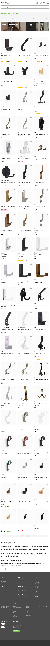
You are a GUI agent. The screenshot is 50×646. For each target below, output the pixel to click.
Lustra (19, 583)
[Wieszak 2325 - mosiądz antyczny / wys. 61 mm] (41, 270)
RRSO (42, 481)
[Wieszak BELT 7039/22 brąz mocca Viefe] (8, 441)
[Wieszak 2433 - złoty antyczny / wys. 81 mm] (8, 196)
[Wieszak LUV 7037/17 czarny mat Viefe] (25, 491)
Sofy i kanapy (20, 594)
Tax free (14, 617)
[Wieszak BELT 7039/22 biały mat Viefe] (41, 417)
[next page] (28, 536)
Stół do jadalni (37, 582)
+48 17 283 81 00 (42, 606)
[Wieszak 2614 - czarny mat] (41, 294)
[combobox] (37, 35)
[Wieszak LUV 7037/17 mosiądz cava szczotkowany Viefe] (41, 491)
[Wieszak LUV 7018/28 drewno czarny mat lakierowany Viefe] (41, 465)
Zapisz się (16, 630)
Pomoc (14, 611)
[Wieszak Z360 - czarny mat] (25, 45)
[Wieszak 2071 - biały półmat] (8, 417)
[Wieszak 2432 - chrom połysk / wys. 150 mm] (41, 220)
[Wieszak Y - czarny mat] (25, 71)
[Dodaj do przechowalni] (14, 39)
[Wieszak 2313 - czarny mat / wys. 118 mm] (8, 318)
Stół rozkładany (37, 583)
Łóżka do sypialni (21, 578)
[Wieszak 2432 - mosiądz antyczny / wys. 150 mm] (41, 172)
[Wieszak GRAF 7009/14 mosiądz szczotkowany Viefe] (41, 71)
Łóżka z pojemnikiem (21, 579)
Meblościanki (20, 586)
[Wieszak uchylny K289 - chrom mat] (8, 147)
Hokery (2, 586)
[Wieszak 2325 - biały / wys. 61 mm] (41, 244)
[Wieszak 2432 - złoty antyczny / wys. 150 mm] (25, 220)
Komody (2, 589)
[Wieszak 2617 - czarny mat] (25, 294)
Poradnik (14, 615)
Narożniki (20, 589)
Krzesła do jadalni (4, 593)
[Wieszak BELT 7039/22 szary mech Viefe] (25, 417)
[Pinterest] (2, 627)
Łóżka (19, 577)
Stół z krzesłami (37, 584)
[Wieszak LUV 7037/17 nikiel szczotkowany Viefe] (25, 465)
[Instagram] (4, 624)
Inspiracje (15, 616)
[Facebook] (2, 624)
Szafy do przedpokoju (38, 592)
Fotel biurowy (3, 581)
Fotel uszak (3, 582)
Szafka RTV (37, 587)
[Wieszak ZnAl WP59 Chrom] (8, 369)
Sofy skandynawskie (38, 577)
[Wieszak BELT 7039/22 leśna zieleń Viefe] (8, 465)
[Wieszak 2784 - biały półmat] (25, 343)
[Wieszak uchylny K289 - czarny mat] (41, 123)
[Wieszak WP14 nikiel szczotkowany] (8, 123)
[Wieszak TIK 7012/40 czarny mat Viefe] (41, 516)
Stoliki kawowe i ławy (5, 597)
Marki (27, 612)
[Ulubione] (41, 3)
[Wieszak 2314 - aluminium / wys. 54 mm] (8, 343)
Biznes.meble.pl (28, 615)
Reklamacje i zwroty (16, 608)
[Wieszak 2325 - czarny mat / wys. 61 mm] (25, 270)
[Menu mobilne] (48, 3)
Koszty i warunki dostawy (17, 610)
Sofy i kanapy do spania (22, 596)
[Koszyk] (44, 3)
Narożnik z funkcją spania (22, 590)
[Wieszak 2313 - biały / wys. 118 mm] (25, 318)
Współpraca (28, 607)
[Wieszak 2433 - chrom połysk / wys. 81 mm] (8, 244)
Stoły (36, 581)
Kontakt (27, 606)
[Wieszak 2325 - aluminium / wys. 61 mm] (8, 270)
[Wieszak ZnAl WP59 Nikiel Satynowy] (25, 369)
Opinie (27, 611)
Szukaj (47, 7)
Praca (27, 608)
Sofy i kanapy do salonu (22, 595)
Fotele (2, 580)
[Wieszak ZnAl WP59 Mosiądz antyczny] (41, 369)
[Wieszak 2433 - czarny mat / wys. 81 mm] (25, 244)
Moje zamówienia (4, 607)
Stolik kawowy (37, 586)
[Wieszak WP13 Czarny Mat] (8, 71)
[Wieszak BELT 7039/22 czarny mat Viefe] (41, 441)
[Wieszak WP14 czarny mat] (41, 97)
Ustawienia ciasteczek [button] (5, 610)
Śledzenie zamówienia (5, 606)
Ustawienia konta (4, 608)
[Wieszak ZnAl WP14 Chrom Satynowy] (25, 97)
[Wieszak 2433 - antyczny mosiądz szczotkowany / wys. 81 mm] (8, 220)
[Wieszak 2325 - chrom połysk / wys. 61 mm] (8, 294)
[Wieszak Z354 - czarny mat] (8, 45)
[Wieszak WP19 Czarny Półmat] (41, 45)
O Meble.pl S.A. (28, 610)
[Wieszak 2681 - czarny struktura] (8, 172)
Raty (14, 612)
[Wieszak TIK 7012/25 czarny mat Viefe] (25, 516)
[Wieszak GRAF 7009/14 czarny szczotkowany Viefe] (8, 97)
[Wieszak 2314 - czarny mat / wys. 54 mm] (41, 318)
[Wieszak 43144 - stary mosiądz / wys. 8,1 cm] (41, 393)
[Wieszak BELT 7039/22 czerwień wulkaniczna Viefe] (25, 441)
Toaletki (36, 596)
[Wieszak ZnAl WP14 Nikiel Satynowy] (25, 123)
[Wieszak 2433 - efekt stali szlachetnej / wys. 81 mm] (25, 196)
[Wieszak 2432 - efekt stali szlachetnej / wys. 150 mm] (41, 196)
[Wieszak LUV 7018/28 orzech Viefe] (8, 491)
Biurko (2, 577)
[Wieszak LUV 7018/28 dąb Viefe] (8, 516)
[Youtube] (4, 627)
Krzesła (2, 591)
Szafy (36, 591)
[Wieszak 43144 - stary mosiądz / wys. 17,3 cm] (25, 393)
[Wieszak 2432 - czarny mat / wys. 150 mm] (25, 172)
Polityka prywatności (17, 607)
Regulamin (15, 606)
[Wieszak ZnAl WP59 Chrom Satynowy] (8, 393)
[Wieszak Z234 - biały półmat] (25, 147)
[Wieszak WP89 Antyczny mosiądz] (41, 147)
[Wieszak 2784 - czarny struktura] (41, 343)
